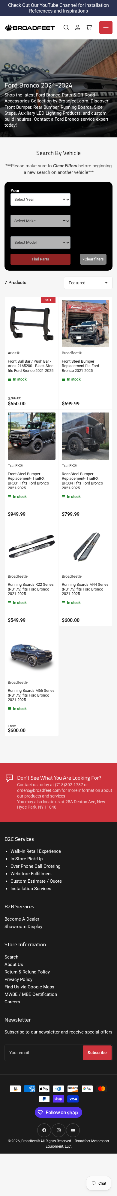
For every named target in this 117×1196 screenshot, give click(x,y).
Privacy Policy (18, 979)
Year (15, 190)
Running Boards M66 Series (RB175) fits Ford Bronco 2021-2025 (31, 695)
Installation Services (30, 888)
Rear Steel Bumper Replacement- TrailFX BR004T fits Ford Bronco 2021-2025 (82, 481)
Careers (12, 1002)
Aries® (14, 353)
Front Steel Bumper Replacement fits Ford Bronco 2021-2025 (80, 366)
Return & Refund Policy (27, 972)
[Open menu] (105, 27)
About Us (13, 964)
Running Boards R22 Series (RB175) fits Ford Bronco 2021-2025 (31, 589)
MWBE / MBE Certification (30, 994)
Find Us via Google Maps (29, 987)
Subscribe (97, 1052)
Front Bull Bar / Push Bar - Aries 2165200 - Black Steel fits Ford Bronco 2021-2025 (31, 366)
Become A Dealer (21, 919)
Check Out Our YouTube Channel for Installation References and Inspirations (58, 8)
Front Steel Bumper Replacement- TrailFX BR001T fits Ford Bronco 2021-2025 (28, 481)
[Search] (66, 27)
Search (11, 957)
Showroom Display (23, 926)
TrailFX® (15, 465)
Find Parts (40, 259)
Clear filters (93, 259)
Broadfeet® (72, 353)
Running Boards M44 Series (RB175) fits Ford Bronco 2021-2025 (85, 589)
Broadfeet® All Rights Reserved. (46, 1141)
